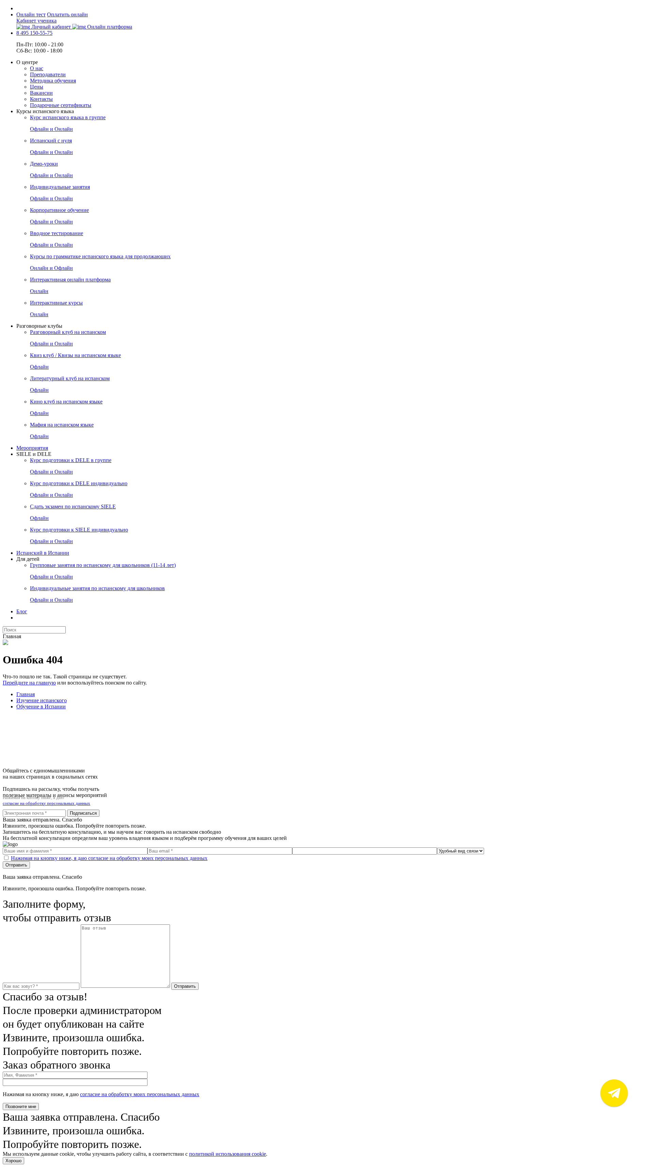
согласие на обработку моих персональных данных (139, 1094)
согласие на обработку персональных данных (46, 803)
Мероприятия (32, 448)
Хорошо (13, 1160)
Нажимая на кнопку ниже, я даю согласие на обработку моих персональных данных (109, 858)
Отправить (16, 864)
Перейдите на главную (29, 683)
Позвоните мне (20, 1106)
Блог (21, 611)
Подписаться (83, 813)
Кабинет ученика (36, 21)
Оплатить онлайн (67, 14)
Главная (25, 694)
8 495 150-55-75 (34, 33)
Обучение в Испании (41, 706)
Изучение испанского (41, 700)
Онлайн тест (31, 14)
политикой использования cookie (227, 1154)
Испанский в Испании (42, 553)
